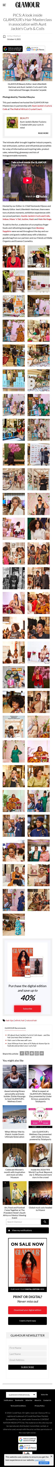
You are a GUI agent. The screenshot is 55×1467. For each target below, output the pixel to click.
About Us (38, 1400)
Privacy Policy (39, 1406)
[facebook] (22, 1053)
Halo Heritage (44, 219)
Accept (44, 1463)
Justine (24, 219)
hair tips (9, 1020)
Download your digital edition (27, 1310)
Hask (31, 219)
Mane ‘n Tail (15, 219)
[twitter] (27, 1053)
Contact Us (47, 1400)
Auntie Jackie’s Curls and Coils (35, 216)
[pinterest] (32, 1053)
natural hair (31, 1020)
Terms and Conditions (18, 1406)
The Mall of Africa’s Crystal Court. (26, 109)
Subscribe (27, 1008)
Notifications (8, 1400)
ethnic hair (20, 1020)
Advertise (28, 1400)
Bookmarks (19, 1400)
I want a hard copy (27, 1320)
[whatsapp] (37, 1053)
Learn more (40, 1460)
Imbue (6, 219)
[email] (42, 1053)
